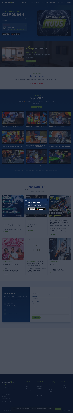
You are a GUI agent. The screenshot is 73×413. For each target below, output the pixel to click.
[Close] (48, 200)
